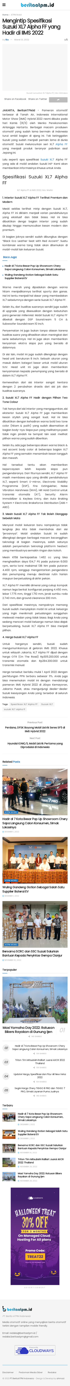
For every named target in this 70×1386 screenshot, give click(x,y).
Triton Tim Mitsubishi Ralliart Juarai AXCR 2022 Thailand (40, 1061)
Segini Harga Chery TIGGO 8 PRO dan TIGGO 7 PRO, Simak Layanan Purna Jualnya (40, 1090)
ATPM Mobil (16, 14)
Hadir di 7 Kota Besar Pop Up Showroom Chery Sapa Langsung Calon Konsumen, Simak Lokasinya (35, 267)
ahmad (60, 1378)
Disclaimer (8, 1372)
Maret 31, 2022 (21, 39)
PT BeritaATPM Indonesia (22, 1378)
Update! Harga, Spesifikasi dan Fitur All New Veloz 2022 (40, 1076)
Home (5, 14)
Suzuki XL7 (47, 159)
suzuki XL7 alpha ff (14, 709)
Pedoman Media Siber (31, 1372)
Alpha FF (62, 144)
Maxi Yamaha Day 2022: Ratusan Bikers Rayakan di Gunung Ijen (28, 1029)
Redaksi (52, 1372)
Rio (7, 39)
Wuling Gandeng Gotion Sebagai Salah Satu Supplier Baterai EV (43, 1132)
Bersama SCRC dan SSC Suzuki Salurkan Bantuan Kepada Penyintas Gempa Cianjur (32, 953)
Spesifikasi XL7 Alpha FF (24, 704)
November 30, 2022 (12, 960)
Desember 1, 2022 (11, 832)
